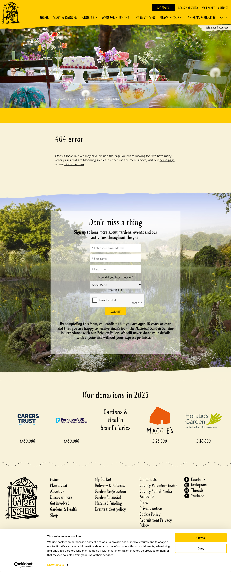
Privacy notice (151, 508)
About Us (89, 17)
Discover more (61, 497)
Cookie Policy (150, 514)
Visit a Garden (65, 17)
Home (44, 17)
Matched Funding (108, 503)
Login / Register (188, 8)
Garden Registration (110, 491)
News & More (170, 17)
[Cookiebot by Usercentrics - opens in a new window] (23, 565)
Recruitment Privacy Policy (156, 523)
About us (57, 491)
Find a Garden (74, 163)
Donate (163, 7)
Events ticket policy (110, 509)
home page (167, 159)
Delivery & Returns (110, 485)
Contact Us (148, 479)
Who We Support (115, 17)
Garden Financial (108, 497)
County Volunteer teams (158, 485)
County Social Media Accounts (156, 494)
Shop (223, 17)
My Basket (208, 8)
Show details (55, 564)
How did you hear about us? (115, 277)
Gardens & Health (200, 17)
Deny (201, 548)
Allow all (200, 537)
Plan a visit (58, 485)
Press (144, 502)
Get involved (144, 17)
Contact (223, 8)
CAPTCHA (115, 290)
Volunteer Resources (217, 27)
